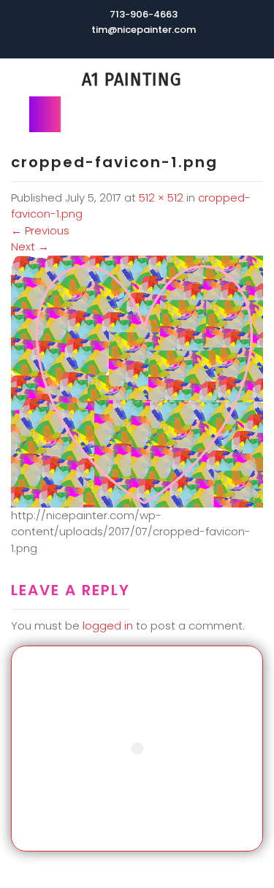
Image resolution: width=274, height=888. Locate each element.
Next (30, 246)
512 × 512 (161, 197)
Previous (40, 230)
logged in (108, 625)
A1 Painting (131, 79)
